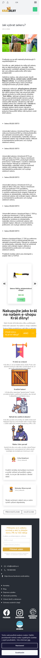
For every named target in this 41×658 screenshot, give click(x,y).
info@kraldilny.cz (13, 566)
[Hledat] (3, 2)
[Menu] (35, 2)
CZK (16, 2)
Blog (4, 589)
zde (28, 640)
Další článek (29, 512)
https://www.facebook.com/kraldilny (16, 576)
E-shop (20, 300)
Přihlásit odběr (16, 549)
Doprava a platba (9, 592)
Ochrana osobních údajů (11, 603)
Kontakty (6, 586)
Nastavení (20, 645)
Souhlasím (19, 652)
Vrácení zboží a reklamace (12, 599)
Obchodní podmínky (10, 596)
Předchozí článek (12, 512)
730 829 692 (11, 570)
